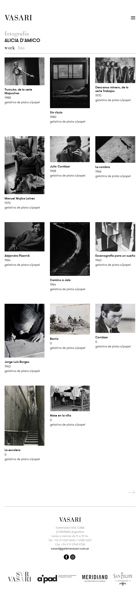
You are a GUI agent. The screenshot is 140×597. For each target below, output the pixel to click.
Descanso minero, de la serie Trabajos (111, 89)
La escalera (12, 450)
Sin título (56, 112)
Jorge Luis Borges (17, 362)
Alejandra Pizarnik (17, 256)
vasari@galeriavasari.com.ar (70, 549)
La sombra (102, 167)
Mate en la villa (60, 415)
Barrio (54, 339)
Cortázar (101, 337)
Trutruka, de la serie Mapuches (18, 91)
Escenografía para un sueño (115, 256)
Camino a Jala (60, 280)
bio (21, 48)
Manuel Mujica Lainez (20, 198)
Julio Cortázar (60, 166)
